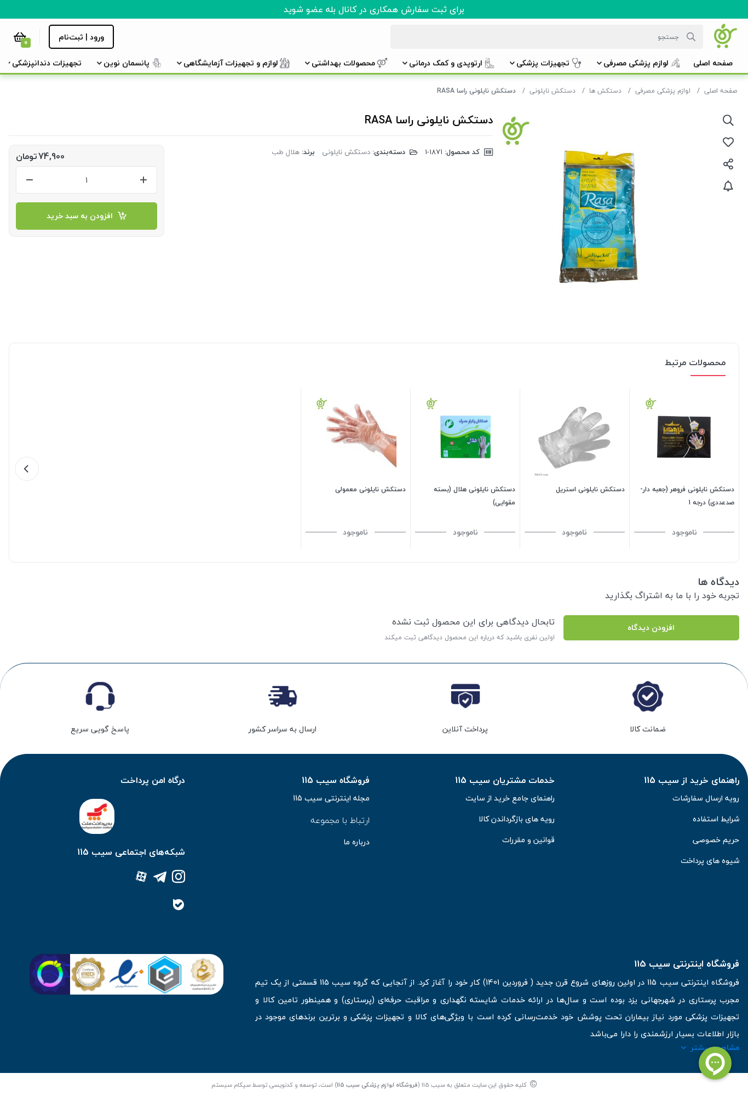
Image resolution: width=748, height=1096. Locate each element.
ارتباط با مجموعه (340, 820)
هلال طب (286, 152)
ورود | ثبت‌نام (81, 37)
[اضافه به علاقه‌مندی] (728, 142)
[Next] (27, 469)
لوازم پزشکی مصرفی (663, 90)
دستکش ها (605, 90)
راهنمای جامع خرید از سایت (510, 798)
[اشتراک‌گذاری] (728, 164)
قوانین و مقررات (528, 840)
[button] (713, 63)
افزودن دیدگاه (651, 627)
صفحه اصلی (720, 90)
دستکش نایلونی (553, 90)
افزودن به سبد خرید (82, 216)
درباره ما (356, 842)
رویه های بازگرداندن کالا (517, 819)
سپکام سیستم (231, 1085)
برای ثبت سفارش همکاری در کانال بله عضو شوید (374, 9)
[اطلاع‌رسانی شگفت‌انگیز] (728, 186)
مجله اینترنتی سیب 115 (331, 798)
